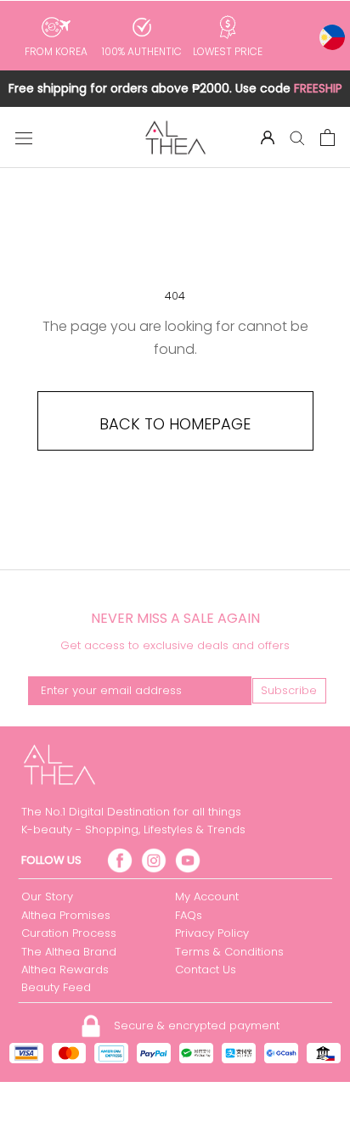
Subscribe (289, 690)
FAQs (188, 915)
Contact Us (205, 969)
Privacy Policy (212, 933)
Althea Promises (65, 915)
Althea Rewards (65, 969)
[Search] (297, 137)
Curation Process (68, 933)
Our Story (47, 896)
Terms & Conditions (229, 952)
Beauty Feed (56, 987)
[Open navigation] (23, 137)
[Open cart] (327, 137)
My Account (207, 896)
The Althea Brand (68, 952)
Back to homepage (175, 423)
